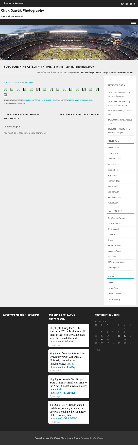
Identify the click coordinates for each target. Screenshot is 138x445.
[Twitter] (134, 4)
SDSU (91, 100)
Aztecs (71, 100)
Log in (110, 283)
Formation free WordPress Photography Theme (57, 438)
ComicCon (112, 234)
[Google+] (126, 4)
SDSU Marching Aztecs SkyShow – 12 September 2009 (23, 116)
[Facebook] (130, 4)
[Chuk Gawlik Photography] (69, 57)
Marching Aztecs (70, 72)
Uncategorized (114, 267)
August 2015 (113, 175)
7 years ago (55, 344)
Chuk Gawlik (29, 82)
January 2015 (113, 186)
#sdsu (70, 363)
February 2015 (114, 181)
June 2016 (112, 164)
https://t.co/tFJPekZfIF (62, 341)
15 (119, 336)
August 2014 (113, 203)
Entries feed (113, 288)
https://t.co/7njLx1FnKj (62, 392)
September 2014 (115, 197)
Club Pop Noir (114, 223)
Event (110, 240)
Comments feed (114, 294)
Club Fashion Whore (116, 218)
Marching (84, 100)
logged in (21, 133)
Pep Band (112, 256)
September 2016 (115, 159)
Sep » (99, 350)
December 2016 (114, 148)
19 (102, 339)
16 (125, 336)
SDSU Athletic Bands (53, 72)
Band (77, 100)
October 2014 (113, 192)
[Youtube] (121, 4)
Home (40, 72)
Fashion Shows (114, 245)
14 (113, 336)
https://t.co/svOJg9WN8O (63, 418)
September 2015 (115, 170)
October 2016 (113, 153)
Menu (69, 22)
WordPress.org (114, 299)
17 (131, 336)
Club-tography (114, 229)
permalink (20, 103)
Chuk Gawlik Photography (22, 10)
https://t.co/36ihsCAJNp (62, 367)
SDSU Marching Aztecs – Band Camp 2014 (80, 114)
